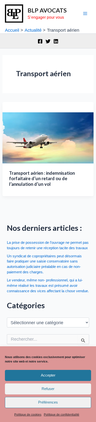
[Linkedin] (55, 41)
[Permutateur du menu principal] (85, 13)
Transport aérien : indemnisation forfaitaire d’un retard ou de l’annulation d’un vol (42, 178)
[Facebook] (40, 41)
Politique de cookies (27, 414)
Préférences (48, 402)
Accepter (48, 375)
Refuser (48, 389)
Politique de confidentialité (61, 414)
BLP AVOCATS (47, 10)
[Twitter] (48, 41)
